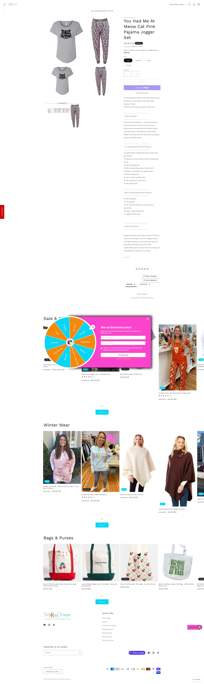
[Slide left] (97, 406)
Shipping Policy (107, 629)
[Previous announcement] (4, 11)
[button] (4, 4)
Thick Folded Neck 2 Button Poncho (172, 509)
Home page (106, 618)
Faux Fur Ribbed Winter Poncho (131, 494)
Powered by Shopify (64, 679)
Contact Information (109, 625)
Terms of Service (108, 640)
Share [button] (128, 257)
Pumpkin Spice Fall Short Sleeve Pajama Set (175, 393)
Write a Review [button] (151, 276)
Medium (140, 60)
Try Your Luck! (123, 355)
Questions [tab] (143, 284)
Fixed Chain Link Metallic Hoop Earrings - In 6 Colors (60, 365)
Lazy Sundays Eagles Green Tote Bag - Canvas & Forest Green (99, 585)
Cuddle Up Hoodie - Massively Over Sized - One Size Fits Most (60, 487)
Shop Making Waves (53, 679)
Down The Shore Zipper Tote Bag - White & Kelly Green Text (176, 585)
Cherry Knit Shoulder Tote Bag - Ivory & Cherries (138, 584)
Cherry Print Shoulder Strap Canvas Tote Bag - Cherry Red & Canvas (60, 585)
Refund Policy (107, 633)
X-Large (130, 65)
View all (102, 412)
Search (104, 622)
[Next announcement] (200, 11)
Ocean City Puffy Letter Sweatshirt (94, 494)
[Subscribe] (79, 652)
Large (150, 60)
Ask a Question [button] (151, 280)
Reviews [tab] (129, 284)
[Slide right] (106, 406)
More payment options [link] (142, 93)
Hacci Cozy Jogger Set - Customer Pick (96, 374)
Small (129, 60)
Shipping (126, 46)
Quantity (126, 70)
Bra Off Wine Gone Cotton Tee (131, 374)
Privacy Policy (107, 637)
